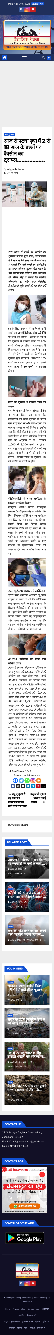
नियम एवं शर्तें (31, 1315)
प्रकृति (37, 1322)
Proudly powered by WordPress (18, 1297)
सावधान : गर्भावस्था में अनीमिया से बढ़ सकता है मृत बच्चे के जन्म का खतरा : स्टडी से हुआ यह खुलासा (27, 863)
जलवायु (10, 1049)
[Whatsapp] (27, 780)
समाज (6, 134)
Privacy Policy (19, 1309)
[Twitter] (21, 780)
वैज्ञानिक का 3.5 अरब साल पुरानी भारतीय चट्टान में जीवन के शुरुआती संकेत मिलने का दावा (27, 1090)
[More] (38, 780)
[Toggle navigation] (24, 57)
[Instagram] (33, 780)
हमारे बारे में (41, 1328)
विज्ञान (10, 1082)
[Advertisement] (27, 99)
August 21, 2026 (19, 1062)
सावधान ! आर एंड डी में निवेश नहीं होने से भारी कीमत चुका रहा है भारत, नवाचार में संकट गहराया (26, 990)
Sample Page (33, 1309)
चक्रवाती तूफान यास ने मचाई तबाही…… (38, 798)
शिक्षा (25, 1328)
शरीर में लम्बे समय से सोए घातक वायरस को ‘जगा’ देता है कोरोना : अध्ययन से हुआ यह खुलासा (26, 897)
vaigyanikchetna (15, 169)
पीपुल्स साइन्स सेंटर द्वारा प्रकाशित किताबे (18, 1322)
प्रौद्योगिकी (46, 1322)
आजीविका (21, 1315)
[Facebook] (15, 780)
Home (7, 1309)
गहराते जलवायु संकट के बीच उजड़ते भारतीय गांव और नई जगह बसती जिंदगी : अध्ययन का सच (27, 1056)
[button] (43, 57)
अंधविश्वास (45, 1309)
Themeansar (26, 1301)
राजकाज (10, 982)
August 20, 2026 (19, 1095)
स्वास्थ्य (12, 134)
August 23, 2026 (19, 995)
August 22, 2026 (19, 1029)
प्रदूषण (10, 1015)
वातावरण (12, 1328)
